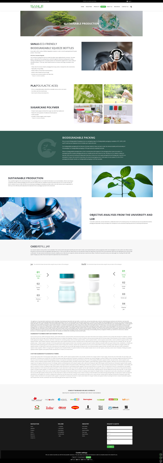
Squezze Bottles (85, 430)
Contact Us (125, 6)
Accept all (88, 457)
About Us (109, 6)
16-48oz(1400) (61, 434)
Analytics (79, 459)
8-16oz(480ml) (61, 432)
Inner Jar (124, 298)
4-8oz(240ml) (60, 430)
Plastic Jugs (84, 432)
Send (111, 446)
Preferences (85, 459)
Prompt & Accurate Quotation (89, 1)
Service (103, 6)
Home (82, 6)
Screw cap (38, 277)
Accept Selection (81, 457)
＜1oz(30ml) (60, 426)
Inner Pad (38, 288)
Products (96, 6)
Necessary (74, 459)
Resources (117, 6)
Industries (89, 6)
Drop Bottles (84, 426)
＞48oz (59, 436)
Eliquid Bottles (85, 434)
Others (83, 436)
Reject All (74, 457)
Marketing (90, 459)
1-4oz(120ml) (60, 428)
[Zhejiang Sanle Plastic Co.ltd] (37, 7)
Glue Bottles (84, 428)
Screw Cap (124, 276)
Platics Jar (38, 300)
